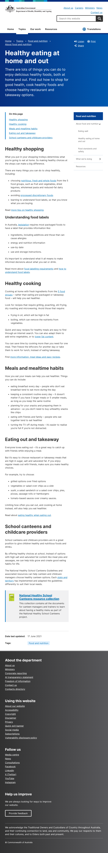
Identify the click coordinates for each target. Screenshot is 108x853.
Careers (79, 7)
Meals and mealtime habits (23, 128)
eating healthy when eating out (34, 515)
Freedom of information (17, 681)
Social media (12, 729)
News (99, 7)
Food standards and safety (87, 150)
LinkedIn (9, 770)
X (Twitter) (10, 774)
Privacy (9, 721)
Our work (35, 29)
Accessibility (11, 710)
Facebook (10, 766)
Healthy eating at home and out (89, 139)
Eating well (83, 131)
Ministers (90, 7)
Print (93, 41)
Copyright (10, 714)
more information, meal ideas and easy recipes (35, 356)
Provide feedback (18, 813)
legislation (23, 224)
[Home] (28, 8)
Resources (51, 29)
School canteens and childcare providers (30, 137)
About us (68, 7)
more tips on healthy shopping (27, 210)
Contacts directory (15, 689)
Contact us (96, 12)
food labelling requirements (38, 268)
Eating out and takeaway (22, 133)
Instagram (10, 782)
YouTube (9, 778)
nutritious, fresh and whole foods (38, 180)
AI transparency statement (19, 677)
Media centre (12, 754)
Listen (81, 41)
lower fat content (44, 336)
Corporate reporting (16, 673)
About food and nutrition (18, 44)
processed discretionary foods (37, 195)
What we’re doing (84, 159)
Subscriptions (12, 733)
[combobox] (76, 18)
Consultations (12, 762)
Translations (94, 29)
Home (10, 29)
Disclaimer (10, 718)
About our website (15, 706)
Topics (22, 29)
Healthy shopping (18, 119)
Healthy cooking (17, 124)
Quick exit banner (14, 725)
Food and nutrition (38, 41)
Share (81, 45)
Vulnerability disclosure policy (21, 737)
